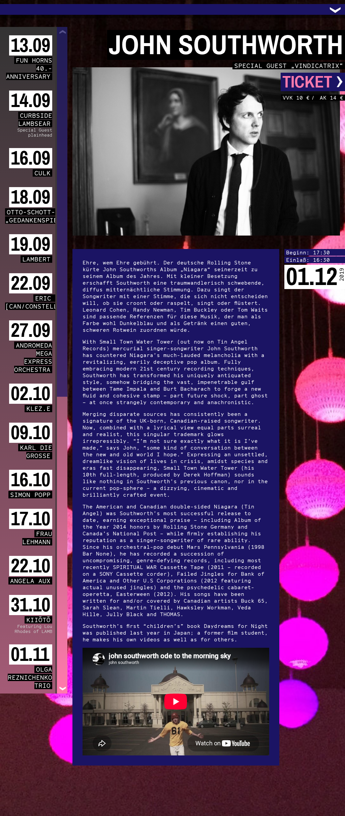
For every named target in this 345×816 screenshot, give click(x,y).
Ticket (312, 82)
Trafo (13, 9)
